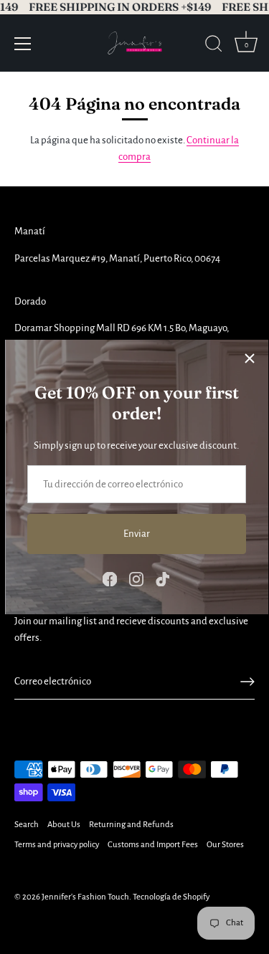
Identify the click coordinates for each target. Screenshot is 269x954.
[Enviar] (247, 681)
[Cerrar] (249, 358)
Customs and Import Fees (153, 844)
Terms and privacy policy (56, 844)
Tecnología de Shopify (171, 897)
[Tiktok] (163, 578)
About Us (63, 824)
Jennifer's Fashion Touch (85, 897)
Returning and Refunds (131, 824)
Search (26, 824)
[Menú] (23, 43)
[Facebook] (110, 578)
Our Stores (225, 844)
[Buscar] (214, 46)
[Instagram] (136, 578)
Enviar (136, 533)
